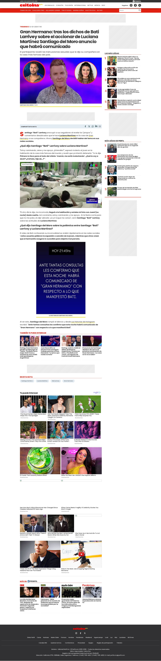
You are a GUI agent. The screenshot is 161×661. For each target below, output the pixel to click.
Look (106, 637)
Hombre (71, 637)
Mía (116, 637)
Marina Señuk (78, 10)
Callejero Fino (38, 10)
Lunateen (122, 637)
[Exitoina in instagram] (131, 5)
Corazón (59, 5)
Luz (111, 637)
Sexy (103, 5)
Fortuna (63, 637)
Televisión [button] (69, 5)
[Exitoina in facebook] (135, 5)
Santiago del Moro (61, 138)
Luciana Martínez (67, 135)
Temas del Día (25, 10)
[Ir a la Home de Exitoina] (31, 5)
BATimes (131, 637)
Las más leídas (112, 53)
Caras (39, 637)
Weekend (89, 637)
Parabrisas (79, 637)
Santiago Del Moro (27, 381)
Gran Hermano (68, 381)
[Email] (100, 126)
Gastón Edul (90, 10)
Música (97, 5)
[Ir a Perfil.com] (137, 2)
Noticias (46, 637)
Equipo (91, 643)
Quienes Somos (56, 643)
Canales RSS (43, 643)
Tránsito (119, 643)
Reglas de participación (105, 643)
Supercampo (98, 637)
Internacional (80, 5)
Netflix (90, 5)
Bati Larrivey (55, 381)
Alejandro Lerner (53, 10)
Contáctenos (69, 643)
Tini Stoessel (66, 10)
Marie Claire (55, 637)
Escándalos (49, 5)
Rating (99, 10)
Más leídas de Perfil (114, 141)
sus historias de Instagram (83, 322)
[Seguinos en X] (139, 5)
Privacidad (81, 643)
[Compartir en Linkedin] (96, 126)
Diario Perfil (31, 637)
